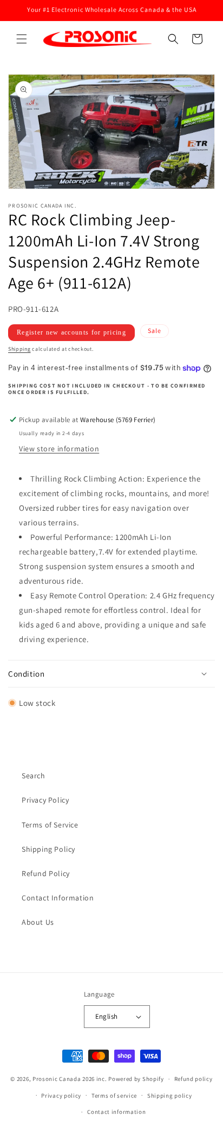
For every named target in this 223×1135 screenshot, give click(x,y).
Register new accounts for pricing (71, 332)
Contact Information (58, 898)
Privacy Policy (45, 800)
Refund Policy (46, 873)
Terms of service (114, 1095)
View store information (59, 448)
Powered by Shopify (136, 1079)
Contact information (116, 1112)
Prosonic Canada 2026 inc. (69, 1079)
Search (33, 775)
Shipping (19, 348)
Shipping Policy (48, 849)
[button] (22, 39)
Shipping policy (169, 1095)
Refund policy (193, 1079)
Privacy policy (61, 1095)
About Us (38, 922)
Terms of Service (50, 825)
